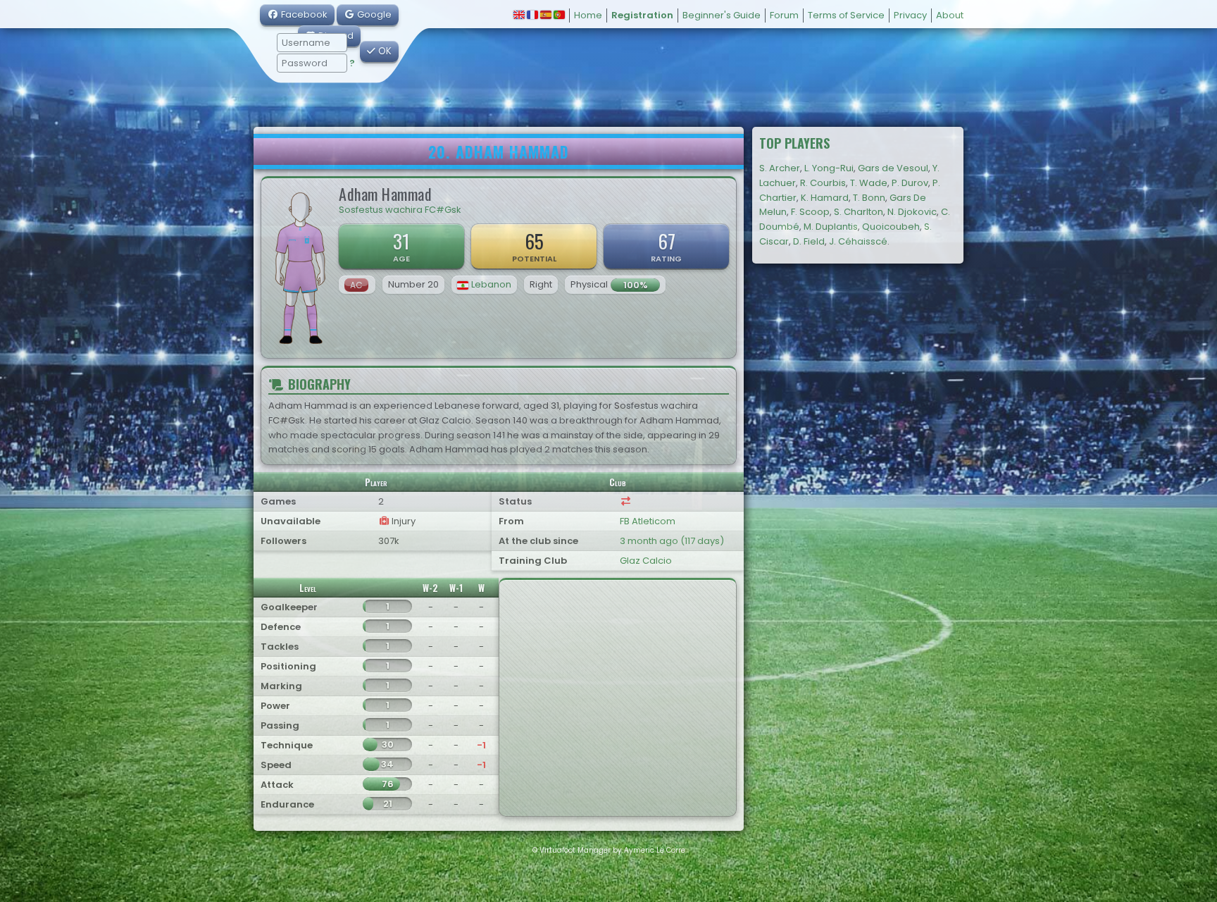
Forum (784, 15)
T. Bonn (869, 197)
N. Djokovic (912, 211)
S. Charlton (858, 211)
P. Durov (910, 183)
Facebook (303, 14)
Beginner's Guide (721, 15)
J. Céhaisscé (858, 241)
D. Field (809, 241)
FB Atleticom (647, 521)
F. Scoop (810, 211)
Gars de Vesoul (893, 168)
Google (373, 14)
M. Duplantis (831, 226)
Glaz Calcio (646, 560)
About (949, 15)
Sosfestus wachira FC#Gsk (400, 209)
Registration (642, 15)
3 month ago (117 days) (672, 541)
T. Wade (868, 183)
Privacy (910, 15)
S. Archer (779, 168)
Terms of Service (846, 15)
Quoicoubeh (891, 226)
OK (383, 51)
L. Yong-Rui (829, 168)
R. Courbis (823, 183)
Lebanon (491, 284)
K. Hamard (825, 197)
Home (588, 15)
